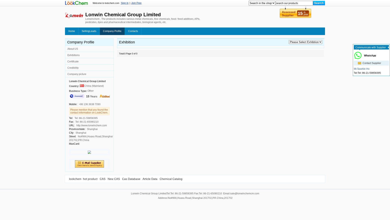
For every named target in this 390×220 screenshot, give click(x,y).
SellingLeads (89, 31)
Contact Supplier (372, 63)
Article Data (150, 178)
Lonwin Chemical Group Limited (87, 81)
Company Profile (112, 31)
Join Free (136, 3)
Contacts (133, 31)
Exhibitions (73, 55)
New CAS (114, 178)
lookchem (75, 178)
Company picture (76, 74)
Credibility (73, 67)
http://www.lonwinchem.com (91, 125)
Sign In (125, 3)
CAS (102, 178)
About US (72, 48)
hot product (90, 178)
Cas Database (131, 178)
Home (71, 31)
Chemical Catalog (171, 178)
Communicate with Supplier (370, 47)
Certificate (73, 61)
